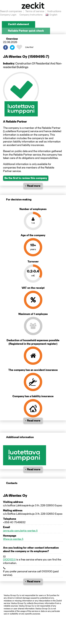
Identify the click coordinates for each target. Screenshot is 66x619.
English (53, 15)
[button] (5, 47)
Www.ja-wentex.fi (13, 539)
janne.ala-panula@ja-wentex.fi (20, 530)
